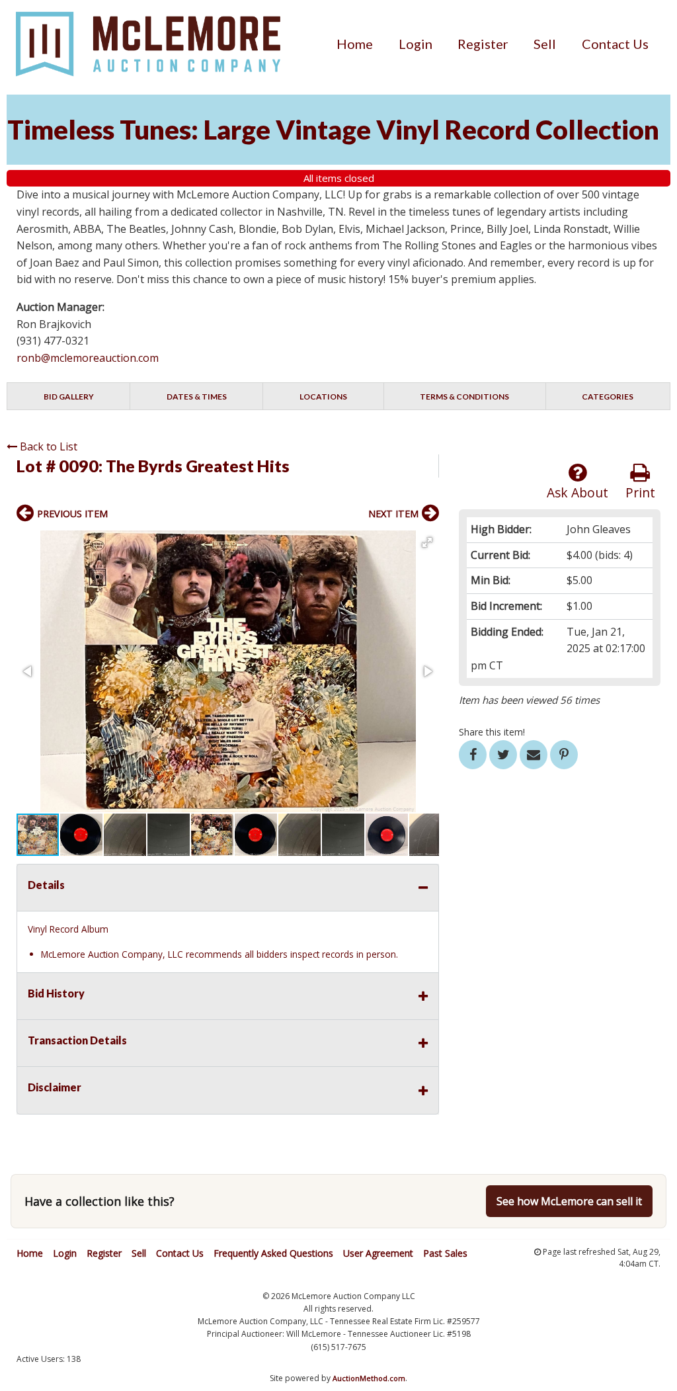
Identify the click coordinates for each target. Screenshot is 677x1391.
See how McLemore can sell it (569, 1201)
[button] (427, 542)
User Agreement (378, 1253)
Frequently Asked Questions (273, 1253)
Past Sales (445, 1253)
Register (483, 44)
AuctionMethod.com (369, 1378)
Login (415, 44)
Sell (545, 44)
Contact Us (615, 44)
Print (640, 492)
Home (355, 44)
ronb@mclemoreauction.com (88, 358)
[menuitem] (354, 44)
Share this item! (492, 732)
